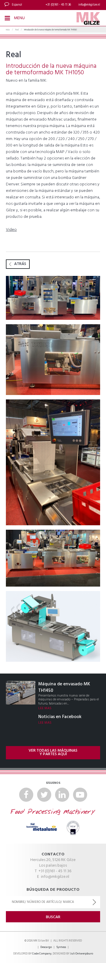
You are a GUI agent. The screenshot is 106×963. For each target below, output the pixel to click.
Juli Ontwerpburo (81, 954)
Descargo (46, 947)
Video (11, 229)
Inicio (8, 30)
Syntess (61, 947)
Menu (19, 18)
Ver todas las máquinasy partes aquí (53, 752)
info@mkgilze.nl (89, 4)
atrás (20, 264)
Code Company (42, 954)
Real (17, 30)
